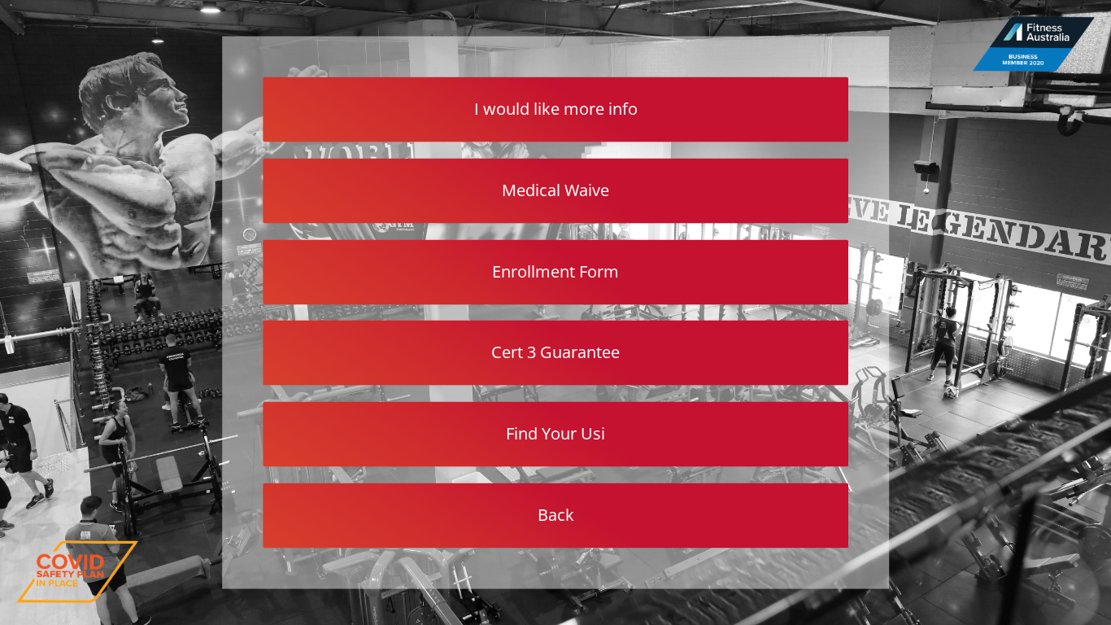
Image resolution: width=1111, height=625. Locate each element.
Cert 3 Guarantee (555, 352)
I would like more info (556, 109)
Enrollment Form (555, 271)
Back (556, 514)
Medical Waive (555, 189)
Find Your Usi (555, 433)
